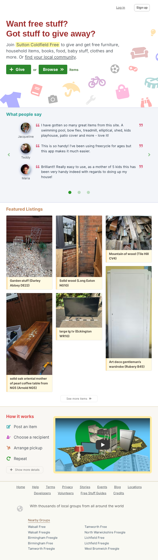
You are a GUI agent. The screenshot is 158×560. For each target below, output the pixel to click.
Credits (118, 493)
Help (35, 487)
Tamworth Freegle (41, 549)
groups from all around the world (97, 506)
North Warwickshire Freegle (105, 532)
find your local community (50, 57)
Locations (135, 487)
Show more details (26, 469)
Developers (42, 493)
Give (21, 69)
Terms (50, 487)
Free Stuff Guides (93, 493)
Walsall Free (37, 527)
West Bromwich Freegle (102, 549)
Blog (117, 487)
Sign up (142, 7)
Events (102, 487)
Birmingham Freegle (43, 538)
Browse (51, 69)
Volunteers (66, 493)
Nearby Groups (39, 520)
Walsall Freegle (39, 532)
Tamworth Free (96, 527)
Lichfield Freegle (97, 543)
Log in (120, 7)
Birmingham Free (40, 543)
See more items (77, 398)
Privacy (67, 487)
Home (20, 487)
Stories (85, 487)
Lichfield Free (95, 538)
